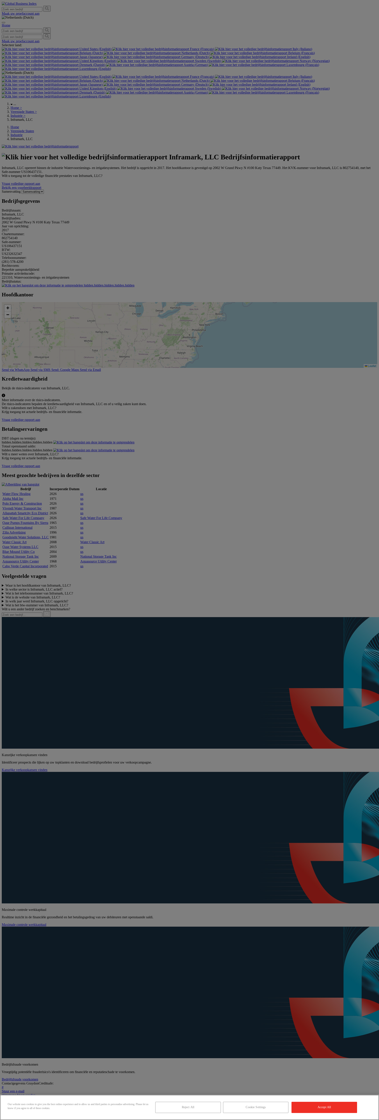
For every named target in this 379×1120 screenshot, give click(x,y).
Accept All (324, 1107)
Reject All (188, 1107)
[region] (189, 1107)
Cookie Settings (256, 1107)
